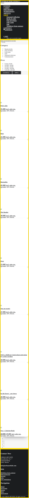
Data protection (5, 474)
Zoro (2, 261)
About (3, 486)
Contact (8, 28)
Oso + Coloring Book (8, 430)
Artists (7, 13)
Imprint (3, 476)
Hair (2, 133)
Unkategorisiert (9, 56)
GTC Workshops (6, 479)
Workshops (9, 11)
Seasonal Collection (13, 17)
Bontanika (4, 182)
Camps (7, 8)
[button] (7, 102)
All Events (4, 488)
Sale (8, 24)
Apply (17, 72)
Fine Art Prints (12, 21)
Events (7, 6)
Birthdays (8, 10)
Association (4, 493)
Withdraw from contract (15, 26)
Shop (6, 15)
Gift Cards (10, 22)
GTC (2, 478)
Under (8, 63)
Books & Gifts (11, 19)
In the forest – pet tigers (9, 393)
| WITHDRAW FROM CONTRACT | (10, 1)
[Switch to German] (8, 30)
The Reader (4, 212)
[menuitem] (16, 6)
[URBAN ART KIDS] (14, 3)
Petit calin (4, 105)
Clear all (6, 72)
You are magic (5, 308)
